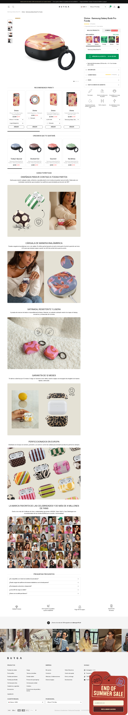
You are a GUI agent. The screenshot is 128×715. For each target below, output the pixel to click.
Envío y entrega (69, 676)
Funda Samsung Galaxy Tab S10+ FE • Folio (72, 114)
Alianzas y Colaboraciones (53, 676)
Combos (111, 30)
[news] (109, 6)
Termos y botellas (31, 673)
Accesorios (10, 689)
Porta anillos (10, 673)
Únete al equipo (50, 679)
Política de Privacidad (74, 710)
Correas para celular (32, 683)
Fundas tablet (30, 676)
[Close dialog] (109, 680)
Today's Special (16, 159)
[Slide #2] (76, 81)
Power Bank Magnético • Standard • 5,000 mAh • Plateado (53, 114)
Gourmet (53, 159)
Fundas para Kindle (12, 679)
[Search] (13, 6)
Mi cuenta (48, 670)
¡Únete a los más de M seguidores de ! (66, 622)
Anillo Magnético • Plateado (34, 113)
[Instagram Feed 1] (64, 640)
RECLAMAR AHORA (108, 709)
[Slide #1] (75, 81)
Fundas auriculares (12, 676)
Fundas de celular (12, 670)
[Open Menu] (8, 6)
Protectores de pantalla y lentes (33, 690)
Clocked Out (34, 159)
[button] (89, 24)
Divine (16, 110)
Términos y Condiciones (60, 710)
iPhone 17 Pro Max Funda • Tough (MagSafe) (16, 114)
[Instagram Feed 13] (17, 640)
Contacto (48, 673)
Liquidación (10, 694)
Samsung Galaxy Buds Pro (13, 11)
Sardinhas (71, 159)
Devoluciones (68, 679)
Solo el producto (93, 30)
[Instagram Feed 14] (40, 640)
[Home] (64, 7)
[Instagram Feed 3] (110, 640)
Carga (28, 670)
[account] (114, 6)
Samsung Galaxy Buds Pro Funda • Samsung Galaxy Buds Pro (16, 162)
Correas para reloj (12, 683)
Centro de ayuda (69, 673)
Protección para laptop (33, 679)
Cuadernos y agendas (13, 686)
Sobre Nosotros (69, 670)
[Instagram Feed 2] (87, 640)
